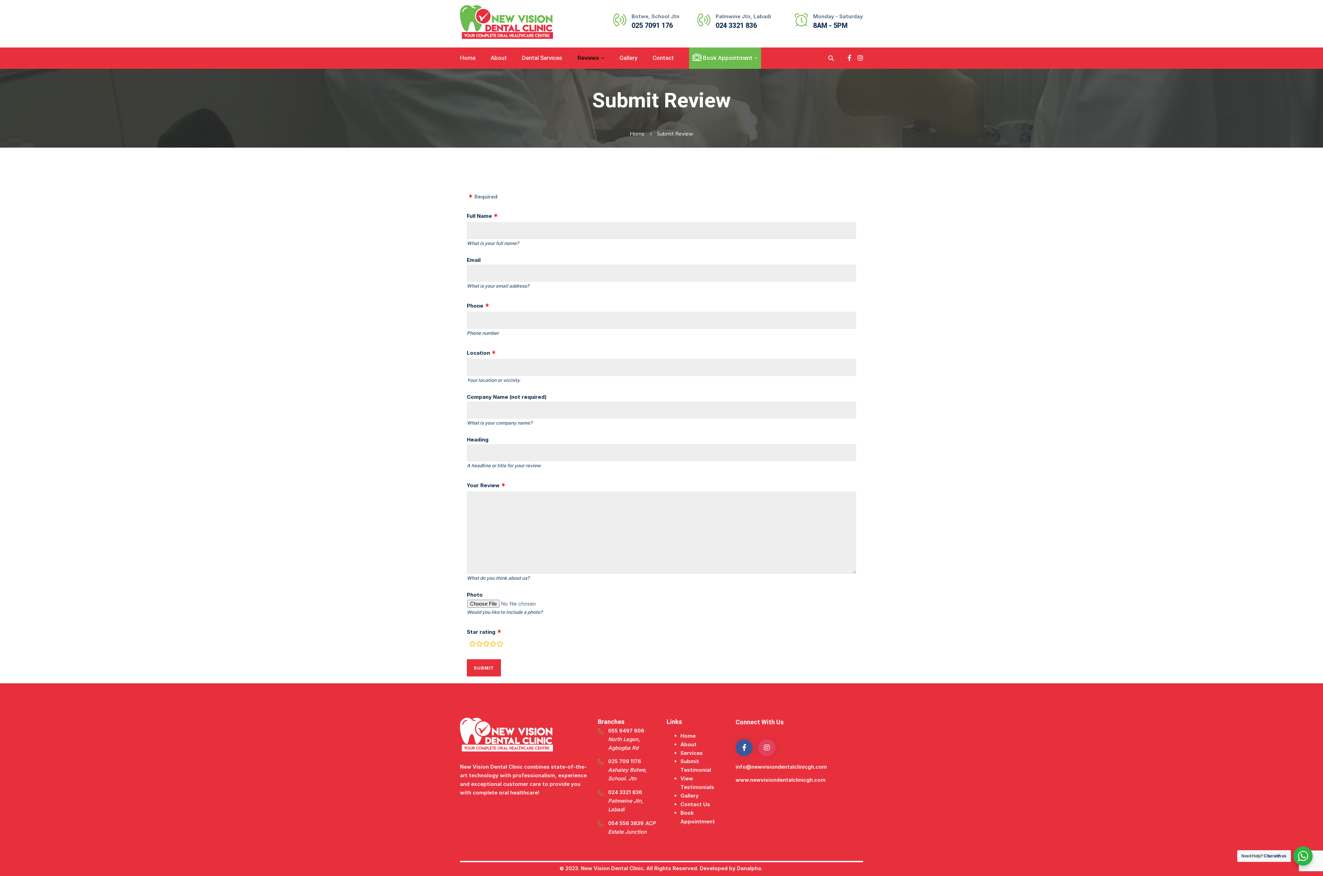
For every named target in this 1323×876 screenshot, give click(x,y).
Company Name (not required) (506, 397)
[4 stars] (493, 644)
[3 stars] (486, 644)
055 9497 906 (626, 739)
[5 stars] (499, 644)
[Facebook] (849, 58)
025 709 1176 (627, 770)
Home (637, 133)
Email (474, 260)
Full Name (479, 216)
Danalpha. (750, 868)
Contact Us (695, 804)
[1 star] (472, 644)
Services (691, 753)
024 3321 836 (625, 801)
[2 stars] (479, 644)
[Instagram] (860, 58)
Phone (475, 305)
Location (478, 353)
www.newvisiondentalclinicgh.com (780, 780)
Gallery (689, 795)
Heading (478, 439)
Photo (475, 594)
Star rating (481, 632)
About (688, 744)
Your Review (483, 485)
